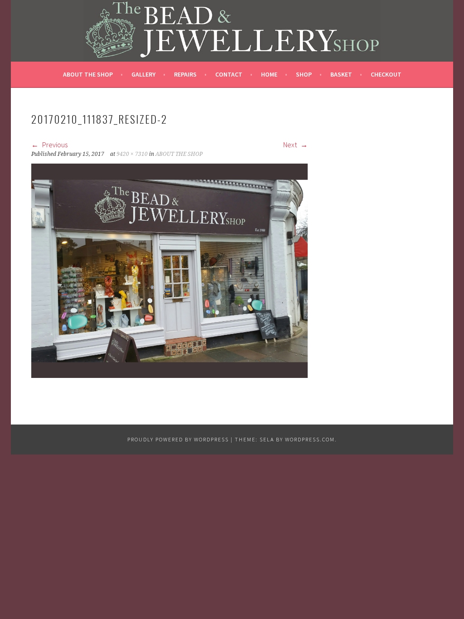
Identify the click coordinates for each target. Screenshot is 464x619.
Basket (341, 74)
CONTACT (228, 74)
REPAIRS (185, 74)
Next (290, 144)
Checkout (386, 74)
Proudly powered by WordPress (178, 439)
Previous (54, 144)
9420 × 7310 (132, 154)
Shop (304, 74)
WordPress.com (310, 439)
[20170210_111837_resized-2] (169, 375)
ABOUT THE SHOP (88, 74)
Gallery (143, 74)
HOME (269, 74)
